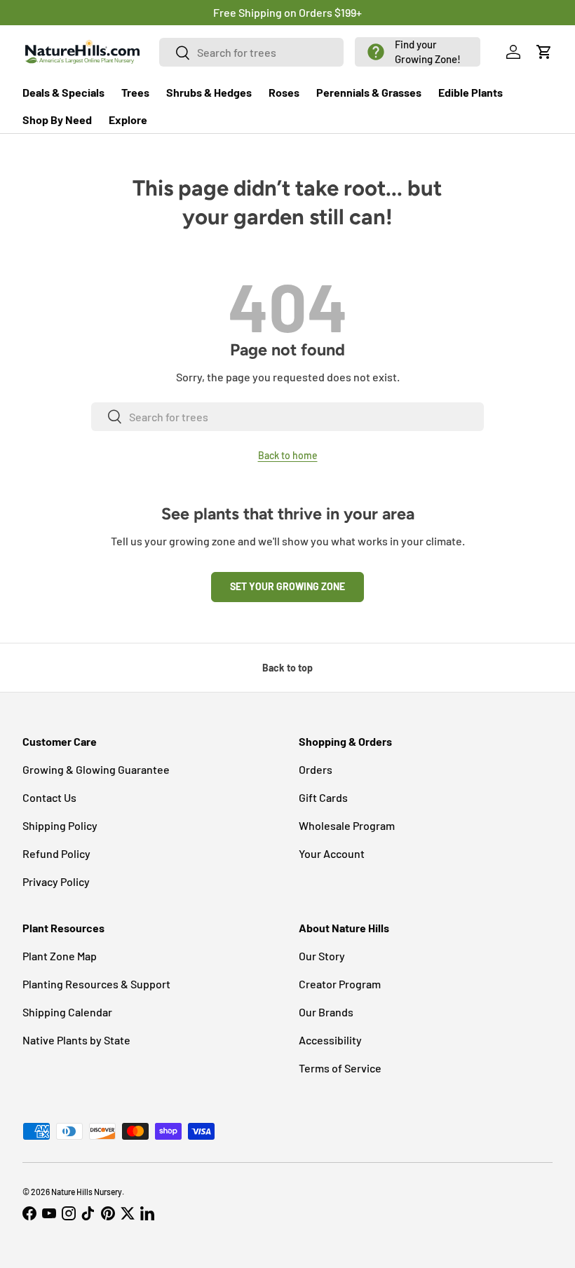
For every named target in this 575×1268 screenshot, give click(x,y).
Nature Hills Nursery (86, 1192)
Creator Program (340, 983)
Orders (315, 769)
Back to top (287, 668)
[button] (417, 52)
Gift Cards (323, 797)
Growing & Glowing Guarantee (96, 769)
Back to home (288, 455)
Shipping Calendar (67, 1011)
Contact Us (49, 797)
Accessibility (330, 1040)
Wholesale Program (347, 825)
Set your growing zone (287, 586)
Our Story (322, 955)
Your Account (332, 853)
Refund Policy (56, 853)
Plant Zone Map (59, 955)
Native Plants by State (76, 1040)
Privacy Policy (56, 881)
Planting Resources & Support (96, 983)
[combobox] (251, 52)
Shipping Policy (59, 825)
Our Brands (326, 1011)
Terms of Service (340, 1068)
